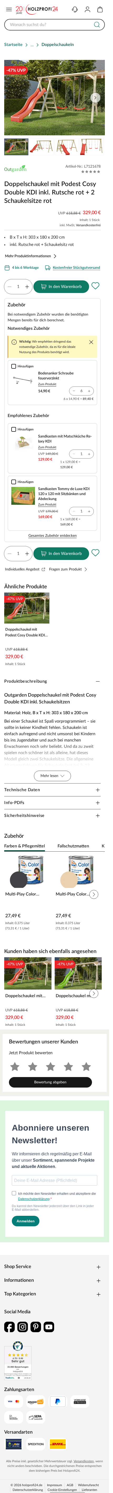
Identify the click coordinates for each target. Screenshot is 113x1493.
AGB (70, 1485)
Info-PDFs (14, 803)
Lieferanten (89, 1489)
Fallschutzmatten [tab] (73, 846)
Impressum (54, 1485)
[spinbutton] (18, 286)
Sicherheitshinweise (24, 816)
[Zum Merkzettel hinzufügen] (95, 285)
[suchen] (97, 24)
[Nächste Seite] (96, 147)
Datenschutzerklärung (28, 1489)
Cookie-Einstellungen (62, 1489)
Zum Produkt (47, 384)
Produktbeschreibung (25, 681)
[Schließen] (91, 342)
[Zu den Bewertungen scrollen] (91, 171)
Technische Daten (22, 790)
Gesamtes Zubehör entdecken (52, 536)
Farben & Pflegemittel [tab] (24, 846)
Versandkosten (84, 1461)
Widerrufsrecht (88, 1485)
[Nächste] (98, 846)
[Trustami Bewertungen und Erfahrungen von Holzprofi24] (18, 1360)
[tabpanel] (54, 894)
